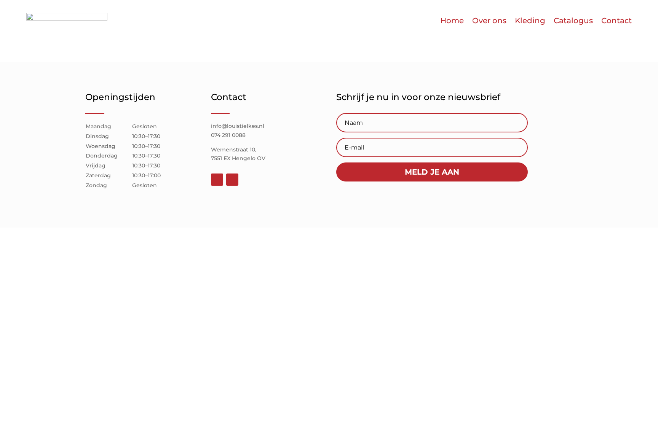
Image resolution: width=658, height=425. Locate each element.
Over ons (489, 20)
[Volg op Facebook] (217, 180)
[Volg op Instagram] (232, 180)
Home (452, 20)
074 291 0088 (228, 135)
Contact (616, 20)
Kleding (530, 20)
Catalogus (573, 20)
